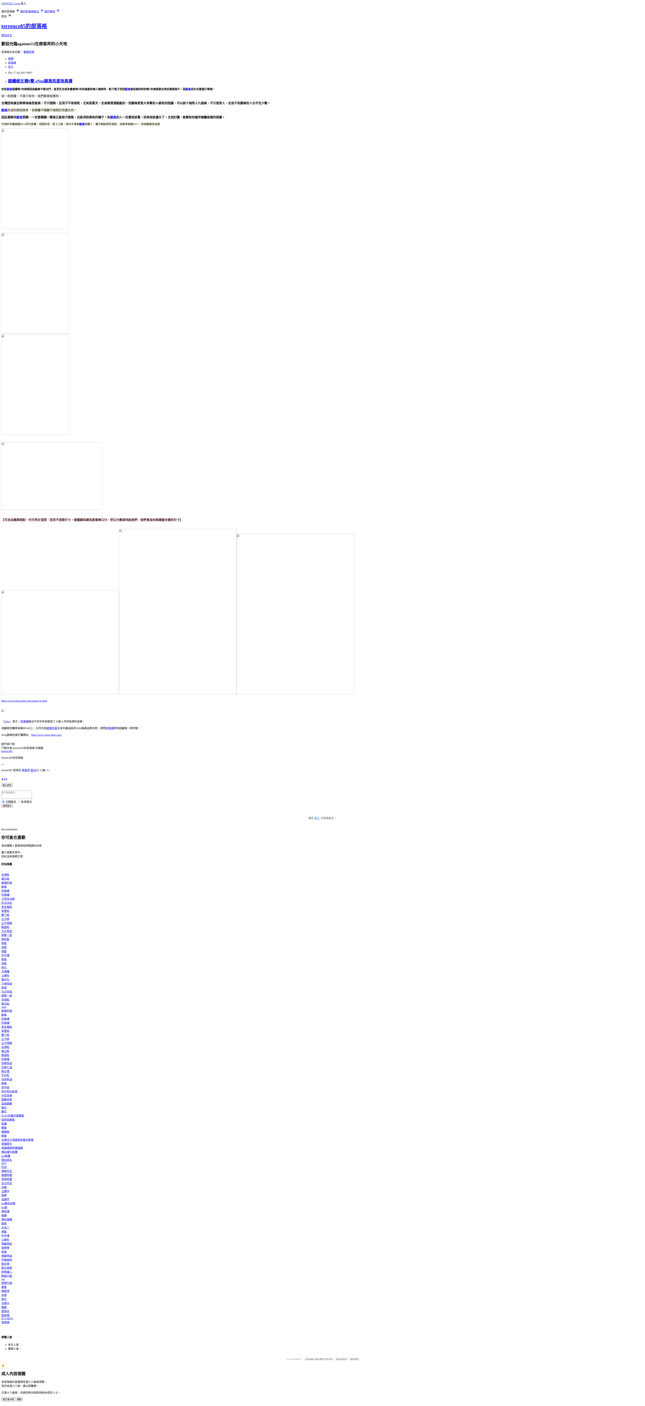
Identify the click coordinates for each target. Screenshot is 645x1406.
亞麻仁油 (6, 1067)
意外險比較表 (9, 1091)
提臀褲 (5, 1322)
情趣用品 (6, 1243)
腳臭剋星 (52, 728)
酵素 (4, 1083)
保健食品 (6, 1063)
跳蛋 (4, 1251)
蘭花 (4, 1111)
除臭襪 (24, 721)
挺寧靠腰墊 (8, 1119)
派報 (4, 1187)
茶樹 (4, 1295)
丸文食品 (6, 931)
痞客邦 (26, 770)
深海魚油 (6, 1079)
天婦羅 (5, 971)
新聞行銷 (6, 1283)
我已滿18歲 (8, 1399)
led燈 (4, 1207)
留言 (33, 770)
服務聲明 (354, 1359)
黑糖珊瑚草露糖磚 (12, 1148)
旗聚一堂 (6, 935)
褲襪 (4, 1215)
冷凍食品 (6, 983)
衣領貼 (5, 874)
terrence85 (6, 751)
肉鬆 (4, 947)
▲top (4, 778)
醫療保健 (29, 52)
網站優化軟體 (9, 1152)
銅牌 (4, 1195)
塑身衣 (5, 1311)
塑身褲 (5, 1315)
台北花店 (6, 1183)
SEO (4, 1163)
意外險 (5, 1087)
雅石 (4, 1107)
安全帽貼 (6, 907)
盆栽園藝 (6, 1103)
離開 (19, 1399)
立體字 (5, 1191)
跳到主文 (6, 35)
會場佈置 (6, 1179)
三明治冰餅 (8, 899)
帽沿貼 (5, 878)
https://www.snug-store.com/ (46, 734)
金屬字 (5, 1199)
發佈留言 (7, 806)
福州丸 (5, 979)
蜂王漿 (5, 1071)
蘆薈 (4, 1287)
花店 (4, 1167)
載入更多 (7, 785)
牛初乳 (5, 1075)
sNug (7, 721)
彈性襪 (5, 1211)
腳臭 (9, 89)
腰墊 (4, 1127)
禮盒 (4, 951)
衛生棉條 (6, 1268)
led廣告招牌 (8, 1203)
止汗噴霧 (6, 923)
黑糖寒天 (6, 1144)
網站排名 (6, 1160)
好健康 (5, 1059)
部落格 (12, 62)
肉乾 (4, 963)
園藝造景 (6, 1099)
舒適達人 (6, 1272)
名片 (10, 66)
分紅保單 (6, 1095)
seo (3, 1279)
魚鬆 (4, 943)
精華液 (5, 1291)
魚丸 (4, 967)
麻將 (4, 1223)
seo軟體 (5, 1156)
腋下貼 (5, 915)
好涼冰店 (6, 903)
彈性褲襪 (6, 1219)
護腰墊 (5, 1131)
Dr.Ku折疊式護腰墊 (12, 1115)
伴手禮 (5, 955)
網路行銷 (6, 1276)
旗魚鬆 (5, 939)
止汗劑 (5, 919)
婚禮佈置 (6, 1175)
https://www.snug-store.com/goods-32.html (24, 700)
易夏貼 (5, 911)
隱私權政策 (341, 1359)
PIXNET (297, 1359)
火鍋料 (5, 975)
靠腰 (4, 1123)
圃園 (4, 1307)
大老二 (5, 1227)
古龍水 (5, 1303)
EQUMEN (7, 1318)
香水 (4, 1299)
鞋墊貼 (5, 927)
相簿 (10, 58)
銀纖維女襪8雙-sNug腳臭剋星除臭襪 (40, 81)
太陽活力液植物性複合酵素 (17, 1139)
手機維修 (6, 1259)
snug (3, 1007)
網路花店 (6, 1171)
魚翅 (4, 987)
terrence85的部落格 (24, 26)
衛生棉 (5, 1263)
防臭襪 (5, 894)
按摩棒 (5, 1247)
